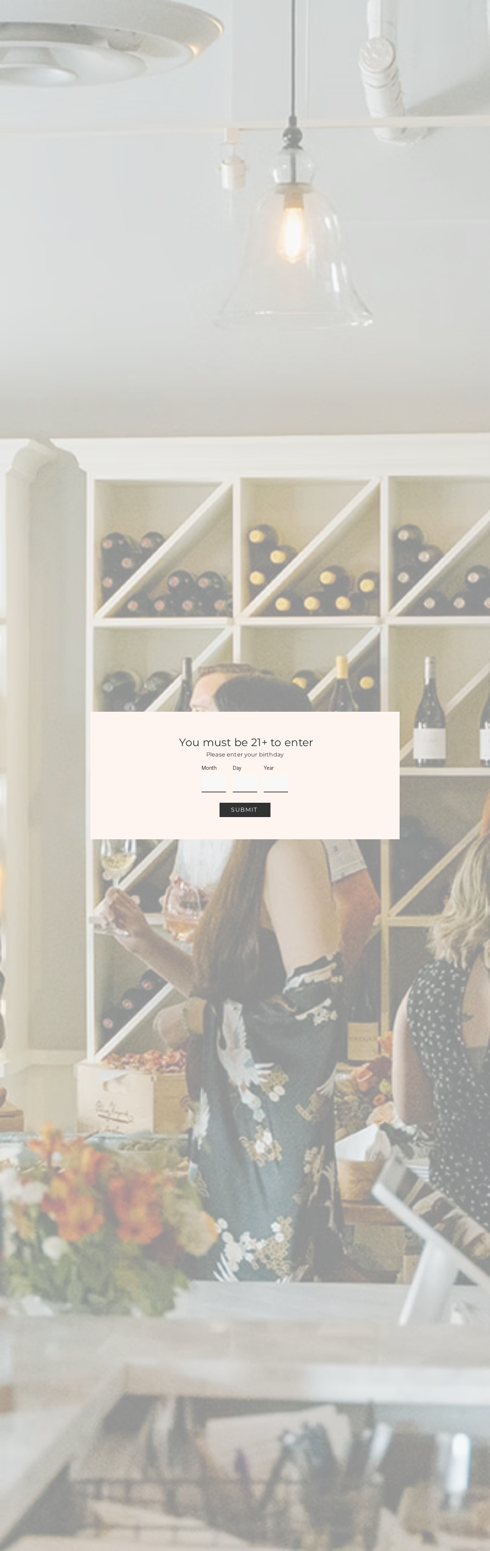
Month (209, 768)
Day (237, 768)
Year (269, 768)
